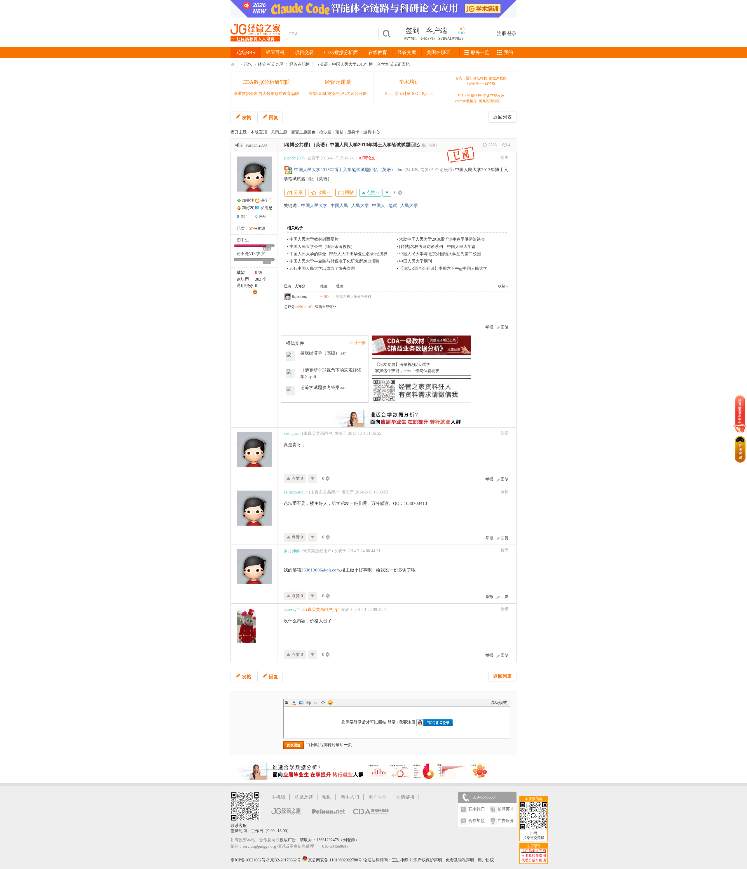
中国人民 (339, 205)
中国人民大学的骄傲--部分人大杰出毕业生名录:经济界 (338, 254)
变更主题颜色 (303, 132)
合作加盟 (476, 820)
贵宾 (261, 253)
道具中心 (371, 132)
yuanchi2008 (256, 145)
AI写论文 (367, 158)
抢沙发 (325, 132)
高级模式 (499, 703)
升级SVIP (427, 39)
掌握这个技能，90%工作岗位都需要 (407, 371)
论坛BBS (246, 52)
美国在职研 (438, 52)
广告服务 (506, 820)
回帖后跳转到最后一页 (331, 745)
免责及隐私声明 (460, 860)
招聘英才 (506, 809)
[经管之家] (255, 46)
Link (308, 702)
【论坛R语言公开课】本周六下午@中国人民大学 (443, 268)
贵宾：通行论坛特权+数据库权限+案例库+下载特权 (481, 81)
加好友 (248, 208)
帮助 (326, 797)
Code (323, 702)
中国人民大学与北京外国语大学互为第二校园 (440, 254)
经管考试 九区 (271, 64)
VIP (252, 253)
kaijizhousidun (296, 492)
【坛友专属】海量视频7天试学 (402, 364)
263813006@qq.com (320, 570)
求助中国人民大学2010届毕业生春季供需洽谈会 (442, 239)
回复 (273, 117)
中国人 (378, 205)
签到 (413, 30)
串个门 (266, 200)
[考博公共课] (297, 144)
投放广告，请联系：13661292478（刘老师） (319, 840)
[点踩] (387, 193)
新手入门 (350, 797)
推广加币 (411, 39)
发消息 (266, 208)
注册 (501, 33)
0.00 (461, 33)
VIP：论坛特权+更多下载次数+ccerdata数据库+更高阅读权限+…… (481, 98)
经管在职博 (299, 64)
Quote (316, 702)
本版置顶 (259, 132)
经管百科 (275, 52)
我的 (508, 52)
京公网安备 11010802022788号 (335, 860)
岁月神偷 (292, 551)
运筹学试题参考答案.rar (323, 387)
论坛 (248, 64)
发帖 (246, 117)
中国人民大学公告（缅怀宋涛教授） (322, 246)
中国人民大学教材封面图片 (313, 239)
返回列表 (502, 116)
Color (294, 702)
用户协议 (486, 860)
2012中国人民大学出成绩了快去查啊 (322, 268)
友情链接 (405, 797)
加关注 (248, 200)
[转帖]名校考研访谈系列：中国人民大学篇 (437, 246)
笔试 (392, 205)
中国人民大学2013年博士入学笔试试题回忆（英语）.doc (348, 169)
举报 (489, 327)
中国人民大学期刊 (415, 261)
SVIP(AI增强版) (450, 39)
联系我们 (476, 809)
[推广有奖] (429, 145)
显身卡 (353, 132)
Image (301, 702)
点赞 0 (372, 192)
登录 (511, 33)
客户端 (436, 30)
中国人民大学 (314, 205)
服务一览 (480, 52)
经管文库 (406, 52)
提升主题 (239, 132)
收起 (501, 286)
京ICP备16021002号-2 (250, 860)
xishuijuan (292, 433)
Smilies (330, 702)
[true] (386, 34)
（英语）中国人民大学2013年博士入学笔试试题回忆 (363, 64)
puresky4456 (294, 609)
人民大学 (360, 205)
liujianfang (299, 296)
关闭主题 (279, 132)
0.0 (462, 29)
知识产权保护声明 (425, 860)
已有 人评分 (294, 286)
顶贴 (339, 132)
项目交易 (304, 52)
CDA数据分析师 (341, 52)
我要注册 (407, 722)
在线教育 (377, 52)
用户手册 (377, 797)
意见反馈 (303, 797)
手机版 (278, 797)
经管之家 (234, 64)
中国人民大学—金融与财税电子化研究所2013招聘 (334, 261)
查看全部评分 (325, 307)
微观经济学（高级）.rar (323, 353)
